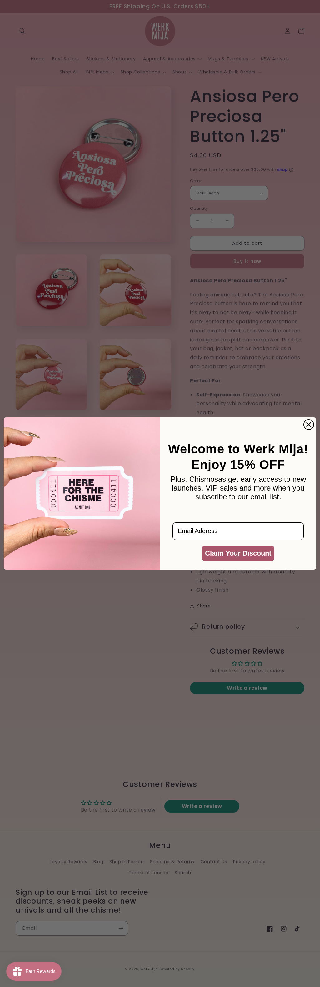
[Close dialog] (309, 425)
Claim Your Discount (238, 553)
